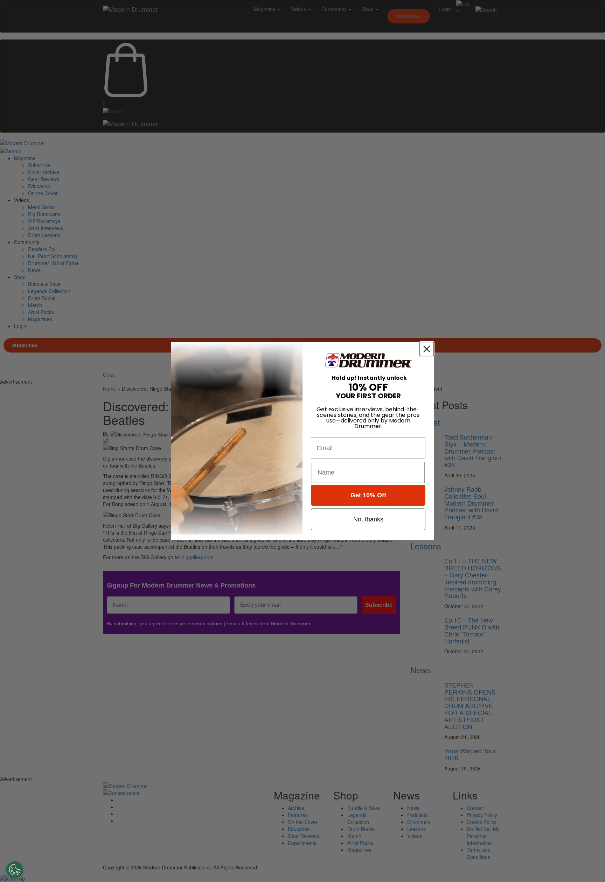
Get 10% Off (368, 495)
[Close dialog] (428, 349)
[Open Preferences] (14, 870)
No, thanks (368, 519)
